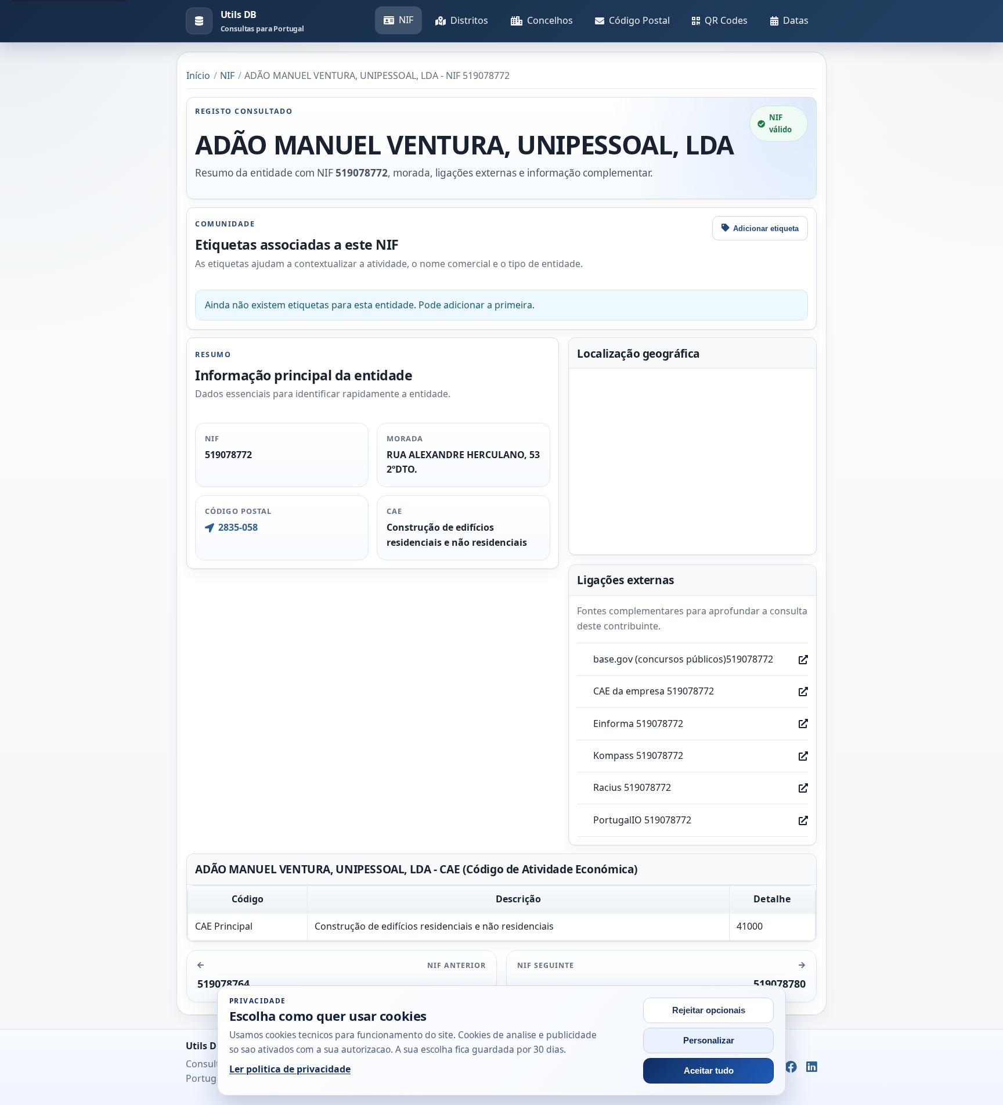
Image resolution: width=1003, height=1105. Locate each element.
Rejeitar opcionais (708, 1010)
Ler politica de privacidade (290, 1069)
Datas (796, 20)
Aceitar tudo (709, 1070)
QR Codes (726, 20)
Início (198, 75)
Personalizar (708, 1040)
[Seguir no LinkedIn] (811, 1067)
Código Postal (639, 20)
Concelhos (550, 20)
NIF (406, 19)
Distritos (469, 20)
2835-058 (237, 527)
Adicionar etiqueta (766, 228)
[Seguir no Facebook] (791, 1067)
